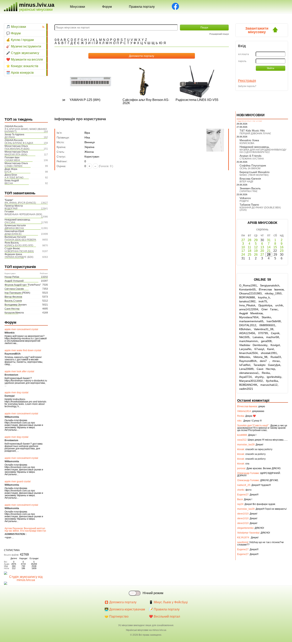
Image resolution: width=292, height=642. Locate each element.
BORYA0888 (247, 297)
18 (249, 250)
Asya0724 (245, 376)
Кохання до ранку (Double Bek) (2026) (260, 208)
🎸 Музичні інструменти (23, 46)
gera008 (266, 341)
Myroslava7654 (248, 317)
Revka (266, 372)
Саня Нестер (12, 308)
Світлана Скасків (14, 288)
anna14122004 (248, 309)
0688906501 (267, 325)
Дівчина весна (14, 228)
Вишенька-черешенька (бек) (23, 214)
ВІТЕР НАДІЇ (246, 181)
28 (249, 240)
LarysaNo (245, 349)
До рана (10, 137)
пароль (242, 61)
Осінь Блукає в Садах (19, 143)
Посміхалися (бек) (17, 148)
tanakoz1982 (247, 301)
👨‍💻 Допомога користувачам (124, 609)
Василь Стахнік (13, 300)
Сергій (275, 333)
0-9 (57, 40)
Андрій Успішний (14, 280)
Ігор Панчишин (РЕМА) (17, 292)
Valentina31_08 (263, 329)
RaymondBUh (248, 361)
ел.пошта (243, 54)
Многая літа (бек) (16, 154)
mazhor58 (272, 337)
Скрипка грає (249, 191)
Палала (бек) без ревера (20, 239)
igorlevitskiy (274, 376)
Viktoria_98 (260, 357)
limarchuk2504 (248, 353)
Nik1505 (244, 337)
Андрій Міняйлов (251, 313)
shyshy (259, 376)
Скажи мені (12, 160)
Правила (142, 6)
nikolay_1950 (273, 293)
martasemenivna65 (251, 321)
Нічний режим (153, 593)
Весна (9, 183)
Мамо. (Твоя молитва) (254, 175)
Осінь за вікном (250, 168)
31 (269, 240)
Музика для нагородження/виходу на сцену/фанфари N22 (263, 151)
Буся (8, 171)
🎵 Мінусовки (16, 26)
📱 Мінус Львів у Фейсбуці (168, 602)
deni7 (264, 361)
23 (281, 250)
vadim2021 (246, 388)
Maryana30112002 (251, 380)
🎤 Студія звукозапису (22, 53)
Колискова (247, 143)
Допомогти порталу (141, 55)
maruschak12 (268, 384)
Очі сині (10, 222)
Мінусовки (77, 6)
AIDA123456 (247, 333)
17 (243, 250)
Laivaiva (258, 337)
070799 (263, 333)
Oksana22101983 (250, 293)
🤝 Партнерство (116, 616)
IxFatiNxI (244, 364)
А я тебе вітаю (14, 177)
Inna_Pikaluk (247, 305)
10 (243, 247)
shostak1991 (269, 353)
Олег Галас (269, 309)
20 (262, 250)
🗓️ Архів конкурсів (20, 72)
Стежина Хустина (252, 158)
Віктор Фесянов (13, 296)
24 (243, 254)
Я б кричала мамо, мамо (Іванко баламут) (26, 130)
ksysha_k (264, 297)
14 (269, 247)
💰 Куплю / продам (20, 40)
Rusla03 (276, 357)
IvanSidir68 (274, 321)
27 (243, 240)
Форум (107, 6)
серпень (262, 229)
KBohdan (245, 329)
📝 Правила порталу (164, 609)
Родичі (244, 201)
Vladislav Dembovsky (253, 345)
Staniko (266, 317)
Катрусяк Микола (14, 312)
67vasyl (259, 349)
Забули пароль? (247, 86)
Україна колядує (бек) (19, 257)
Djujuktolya (265, 305)
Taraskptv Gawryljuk (266, 364)
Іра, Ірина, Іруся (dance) (20, 202)
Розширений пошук (219, 34)
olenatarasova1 (249, 372)
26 (256, 254)
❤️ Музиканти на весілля (24, 59)
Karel (270, 349)
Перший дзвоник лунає (255, 133)
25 (249, 254)
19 (256, 250)
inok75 (263, 301)
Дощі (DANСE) (13, 234)
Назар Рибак (12, 277)
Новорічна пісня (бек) (19, 251)
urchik (279, 305)
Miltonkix (244, 357)
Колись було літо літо (19, 245)
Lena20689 (246, 368)
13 (262, 247)
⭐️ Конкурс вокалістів (22, 66)
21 (269, 250)
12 (256, 247)
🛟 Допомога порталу (120, 602)
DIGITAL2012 (247, 325)
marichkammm (248, 341)
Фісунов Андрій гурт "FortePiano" (23, 284)
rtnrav (276, 361)
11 (249, 247)
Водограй (11, 208)
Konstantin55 (247, 289)
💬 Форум (13, 33)
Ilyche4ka (272, 380)
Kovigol (275, 345)
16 (281, 247)
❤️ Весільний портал (164, 616)
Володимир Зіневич (16, 304)
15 (275, 247)
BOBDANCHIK (248, 384)
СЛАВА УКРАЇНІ (13, 166)
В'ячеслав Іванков (271, 289)
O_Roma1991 (248, 285)
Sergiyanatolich (269, 285)
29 (256, 240)
